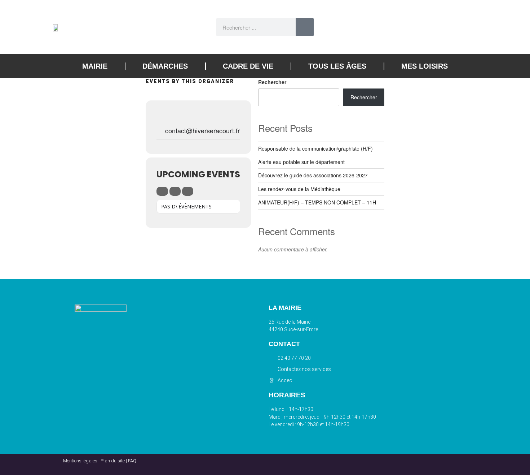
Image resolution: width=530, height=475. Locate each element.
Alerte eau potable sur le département (301, 161)
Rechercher (272, 82)
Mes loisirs (424, 66)
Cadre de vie (248, 66)
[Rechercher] (305, 27)
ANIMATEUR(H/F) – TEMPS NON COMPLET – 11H (317, 202)
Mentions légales (80, 460)
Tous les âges (337, 66)
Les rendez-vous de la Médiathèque (299, 189)
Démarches (165, 66)
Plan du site (113, 460)
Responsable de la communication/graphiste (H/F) (315, 148)
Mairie (94, 66)
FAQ (132, 460)
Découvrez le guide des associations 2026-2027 (313, 175)
